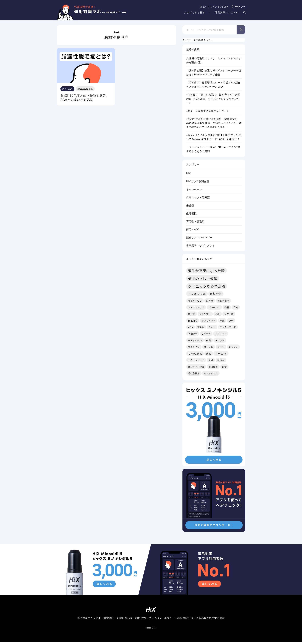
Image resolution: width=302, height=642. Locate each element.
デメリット (220, 333)
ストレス (208, 346)
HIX (188, 173)
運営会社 (108, 618)
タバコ (212, 327)
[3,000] (213, 464)
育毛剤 (200, 327)
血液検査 (213, 366)
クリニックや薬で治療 (206, 286)
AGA (190, 327)
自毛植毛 (192, 320)
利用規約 (140, 618)
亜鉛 (235, 307)
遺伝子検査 (194, 373)
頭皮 (222, 320)
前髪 (224, 366)
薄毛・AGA (193, 229)
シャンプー (205, 313)
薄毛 (208, 353)
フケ (231, 320)
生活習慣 (191, 213)
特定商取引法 (185, 618)
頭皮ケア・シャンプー (199, 237)
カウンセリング (196, 360)
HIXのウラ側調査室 (197, 181)
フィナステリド (196, 307)
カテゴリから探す (194, 12)
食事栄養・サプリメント (200, 245)
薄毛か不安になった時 (206, 270)
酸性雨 (221, 360)
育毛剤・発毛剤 (195, 221)
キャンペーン (194, 189)
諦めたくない (195, 300)
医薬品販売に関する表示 (210, 618)
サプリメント (208, 320)
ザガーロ (228, 313)
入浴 (211, 360)
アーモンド (221, 353)
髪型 (226, 307)
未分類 (190, 205)
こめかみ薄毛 (195, 353)
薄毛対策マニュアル (226, 12)
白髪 (208, 340)
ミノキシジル (197, 294)
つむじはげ (223, 300)
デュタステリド (228, 327)
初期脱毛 (192, 333)
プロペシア (214, 307)
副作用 (209, 300)
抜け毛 (191, 313)
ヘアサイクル (195, 340)
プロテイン (194, 346)
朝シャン (233, 346)
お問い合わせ (125, 618)
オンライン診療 (196, 366)
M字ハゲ (206, 333)
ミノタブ (219, 340)
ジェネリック (211, 373)
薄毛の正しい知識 (202, 278)
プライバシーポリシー (161, 618)
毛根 (217, 313)
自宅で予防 (216, 293)
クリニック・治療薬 (198, 197)
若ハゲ (221, 346)
